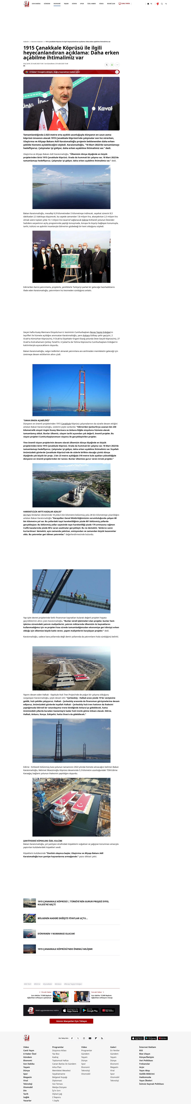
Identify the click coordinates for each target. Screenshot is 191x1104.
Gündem (27, 1057)
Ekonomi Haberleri (37, 42)
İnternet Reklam (147, 1047)
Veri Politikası (146, 1060)
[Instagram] (84, 1038)
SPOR (82, 4)
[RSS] (102, 1038)
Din (25, 1090)
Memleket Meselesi (61, 1070)
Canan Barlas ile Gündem (64, 1063)
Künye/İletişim (146, 1057)
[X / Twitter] (78, 1038)
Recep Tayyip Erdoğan (100, 332)
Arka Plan (56, 1067)
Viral (25, 1080)
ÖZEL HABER (91, 4)
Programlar (58, 1047)
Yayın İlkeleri (145, 1080)
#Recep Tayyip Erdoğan (73, 984)
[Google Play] (90, 1010)
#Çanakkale (47, 984)
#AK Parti (27, 984)
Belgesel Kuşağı (59, 1077)
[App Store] (70, 1010)
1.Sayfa (55, 1100)
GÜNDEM (47, 4)
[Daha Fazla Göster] (117, 65)
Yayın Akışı (144, 1070)
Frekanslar (144, 1063)
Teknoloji (27, 1084)
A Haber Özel (29, 1053)
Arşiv (141, 1067)
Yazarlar (27, 1100)
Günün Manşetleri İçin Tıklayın (71, 1021)
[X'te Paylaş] (106, 65)
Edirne (85, 220)
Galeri (113, 1047)
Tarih (25, 1094)
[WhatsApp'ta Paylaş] (112, 65)
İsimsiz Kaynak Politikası (151, 1084)
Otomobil (28, 1087)
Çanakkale (66, 423)
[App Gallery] (108, 1010)
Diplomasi (57, 1080)
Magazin (27, 1077)
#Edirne (37, 984)
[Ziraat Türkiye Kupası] (158, 3)
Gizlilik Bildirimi (147, 1073)
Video (26, 1047)
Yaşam (26, 1067)
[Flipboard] (96, 1038)
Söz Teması (57, 1084)
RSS (141, 1050)
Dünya (26, 1070)
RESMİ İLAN (111, 4)
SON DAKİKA (36, 4)
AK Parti (27, 515)
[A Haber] (26, 3)
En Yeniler (115, 1050)
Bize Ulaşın (144, 1053)
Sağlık (26, 1097)
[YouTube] (90, 1038)
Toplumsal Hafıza (60, 1060)
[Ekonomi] (138, 4)
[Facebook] (72, 1038)
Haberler (26, 42)
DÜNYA (74, 4)
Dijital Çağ (57, 1094)
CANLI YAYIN (125, 3)
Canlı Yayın (28, 1050)
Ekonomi (27, 1060)
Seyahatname (58, 1073)
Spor (25, 1073)
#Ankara (58, 984)
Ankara (86, 335)
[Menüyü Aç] (166, 3)
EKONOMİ (57, 4)
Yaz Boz (55, 1053)
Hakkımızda (145, 1077)
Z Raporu (56, 1097)
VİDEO (101, 4)
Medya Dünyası (59, 1087)
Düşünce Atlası (59, 1050)
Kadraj (55, 1057)
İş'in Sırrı (56, 1090)
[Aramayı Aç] (162, 3)
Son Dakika (28, 1063)
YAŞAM (66, 4)
